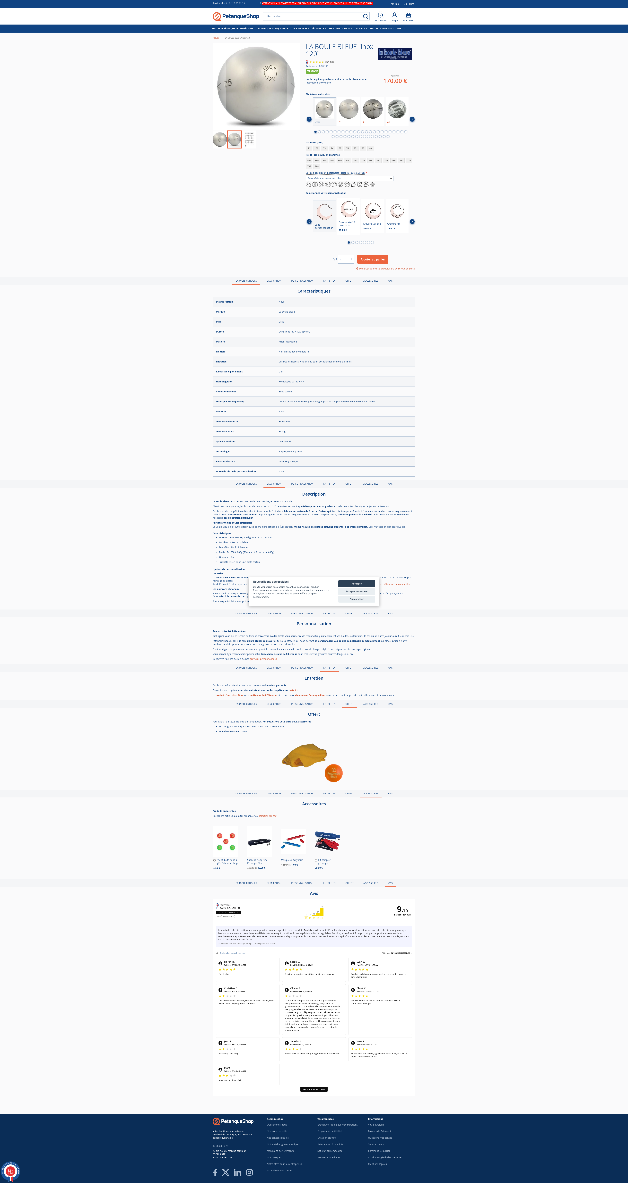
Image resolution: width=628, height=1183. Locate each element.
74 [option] (332, 148)
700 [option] (347, 160)
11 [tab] (355, 132)
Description (274, 280)
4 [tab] (327, 132)
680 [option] (332, 160)
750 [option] (386, 160)
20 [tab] (390, 132)
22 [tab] (398, 132)
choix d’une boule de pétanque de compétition (385, 584)
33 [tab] (364, 136)
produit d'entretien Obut (230, 695)
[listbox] (360, 149)
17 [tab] (378, 132)
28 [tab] (345, 136)
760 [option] (393, 160)
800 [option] (317, 166)
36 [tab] (376, 136)
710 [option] (355, 160)
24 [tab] (406, 132)
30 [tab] (353, 136)
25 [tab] (333, 136)
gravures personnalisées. (264, 658)
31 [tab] (357, 136)
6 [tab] (335, 132)
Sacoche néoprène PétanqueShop (257, 861)
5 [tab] (331, 132)
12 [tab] (359, 132)
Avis (390, 280)
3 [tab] (323, 132)
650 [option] (309, 160)
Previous (309, 119)
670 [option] (324, 160)
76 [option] (347, 148)
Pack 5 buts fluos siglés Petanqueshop (227, 861)
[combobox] (316, 16)
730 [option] (370, 160)
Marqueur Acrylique (292, 859)
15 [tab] (370, 132)
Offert (349, 280)
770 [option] (401, 160)
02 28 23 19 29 (237, 3)
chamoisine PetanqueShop (310, 695)
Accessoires (370, 280)
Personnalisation (302, 280)
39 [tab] (388, 136)
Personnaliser (357, 599)
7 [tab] (339, 132)
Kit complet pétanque (324, 861)
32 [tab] (360, 136)
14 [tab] (366, 132)
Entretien (329, 280)
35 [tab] (372, 136)
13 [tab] (362, 132)
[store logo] (236, 16)
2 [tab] (319, 132)
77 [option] (355, 148)
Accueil (216, 38)
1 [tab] (315, 132)
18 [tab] (382, 132)
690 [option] (340, 160)
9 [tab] (347, 132)
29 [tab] (349, 136)
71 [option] (309, 148)
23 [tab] (402, 132)
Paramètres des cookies (280, 1170)
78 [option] (363, 148)
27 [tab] (341, 136)
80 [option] (370, 148)
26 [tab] (337, 136)
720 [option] (363, 160)
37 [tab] (380, 136)
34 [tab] (368, 136)
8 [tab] (343, 132)
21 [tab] (394, 132)
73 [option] (324, 148)
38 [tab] (384, 136)
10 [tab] (351, 132)
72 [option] (317, 148)
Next (412, 119)
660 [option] (317, 160)
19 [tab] (386, 132)
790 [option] (309, 166)
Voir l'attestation (228, 912)
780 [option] (409, 160)
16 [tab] (374, 132)
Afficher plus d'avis (314, 1089)
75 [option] (340, 148)
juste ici (293, 690)
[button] (409, 4)
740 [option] (378, 160)
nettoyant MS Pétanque (263, 695)
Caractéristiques (246, 280)
